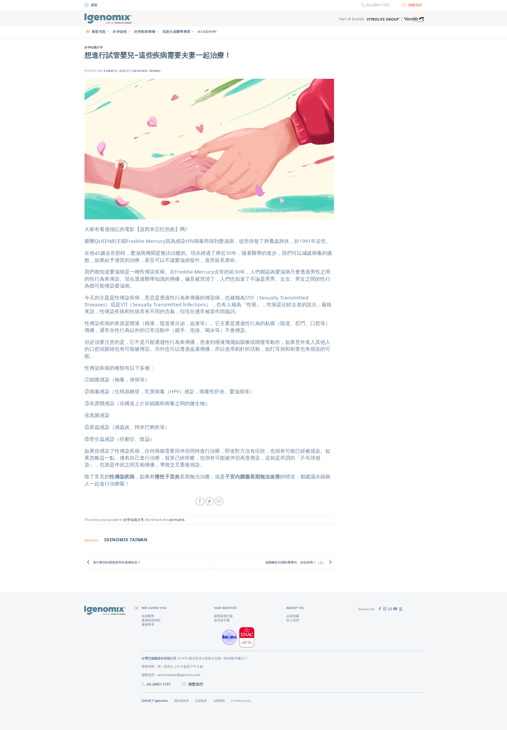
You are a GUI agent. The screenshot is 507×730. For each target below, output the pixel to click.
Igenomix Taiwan (146, 71)
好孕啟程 (120, 32)
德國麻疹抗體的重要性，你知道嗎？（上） (295, 562)
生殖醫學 (148, 616)
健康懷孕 (148, 624)
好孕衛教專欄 (144, 32)
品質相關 (292, 616)
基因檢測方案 (223, 616)
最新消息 (99, 32)
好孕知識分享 (93, 47)
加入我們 (292, 620)
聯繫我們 (415, 5)
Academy (207, 32)
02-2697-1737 (378, 5)
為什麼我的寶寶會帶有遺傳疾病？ (116, 562)
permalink (177, 519)
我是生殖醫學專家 (176, 32)
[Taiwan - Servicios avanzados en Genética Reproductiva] (108, 18)
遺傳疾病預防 (151, 620)
